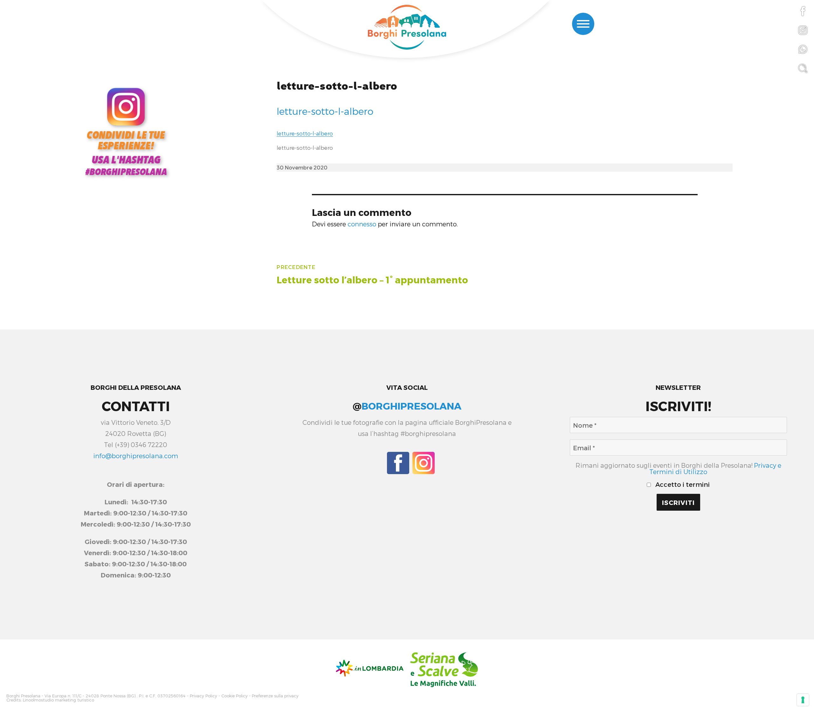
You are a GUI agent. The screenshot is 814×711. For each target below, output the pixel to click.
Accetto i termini (682, 484)
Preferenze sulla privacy (275, 696)
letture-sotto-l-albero (337, 86)
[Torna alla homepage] (407, 28)
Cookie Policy (234, 696)
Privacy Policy (203, 696)
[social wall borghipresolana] (125, 131)
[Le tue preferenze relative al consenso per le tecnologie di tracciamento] (803, 700)
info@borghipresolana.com (135, 455)
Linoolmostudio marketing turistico (58, 700)
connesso (362, 224)
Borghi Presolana (23, 696)
